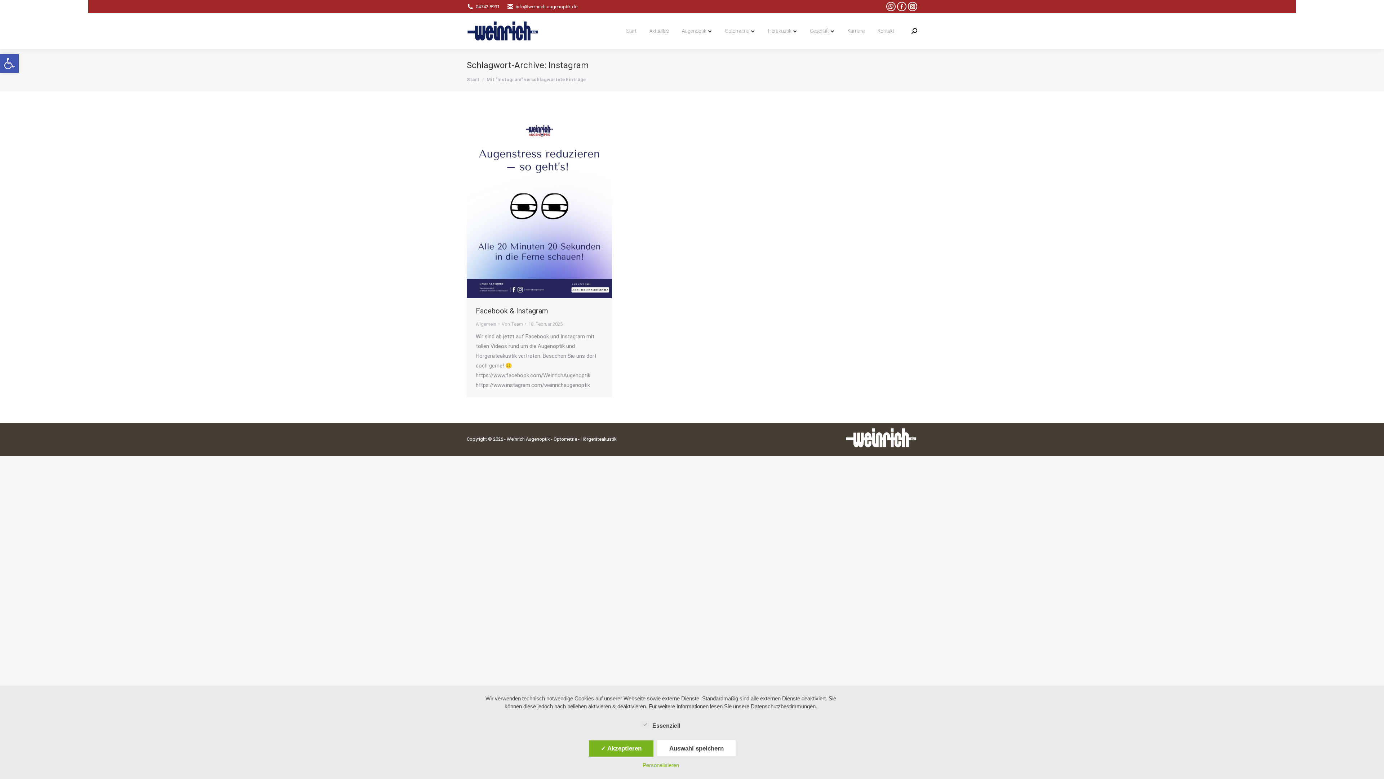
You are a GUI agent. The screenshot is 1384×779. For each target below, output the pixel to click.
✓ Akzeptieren (621, 748)
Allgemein (486, 324)
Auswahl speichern (696, 748)
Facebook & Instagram (512, 311)
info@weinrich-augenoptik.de (546, 6)
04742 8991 (488, 6)
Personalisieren (661, 765)
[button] (9, 63)
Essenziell (666, 726)
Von (512, 324)
